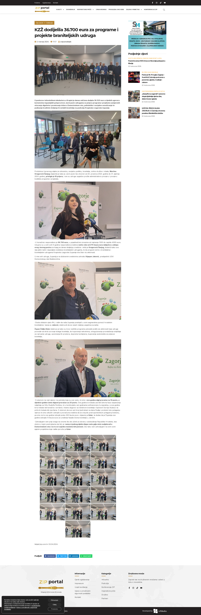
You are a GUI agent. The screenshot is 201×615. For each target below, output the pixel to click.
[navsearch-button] (163, 9)
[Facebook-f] (152, 2)
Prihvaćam (54, 600)
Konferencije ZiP (150, 9)
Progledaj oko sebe (116, 9)
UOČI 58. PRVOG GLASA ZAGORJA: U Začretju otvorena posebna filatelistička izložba (153, 110)
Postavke (54, 609)
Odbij (54, 604)
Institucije (49, 23)
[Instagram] (156, 2)
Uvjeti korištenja (9, 607)
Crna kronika (101, 9)
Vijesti (59, 9)
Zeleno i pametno (133, 9)
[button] (50, 556)
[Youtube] (164, 2)
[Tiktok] (160, 2)
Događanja (70, 9)
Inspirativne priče (84, 9)
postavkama (36, 605)
